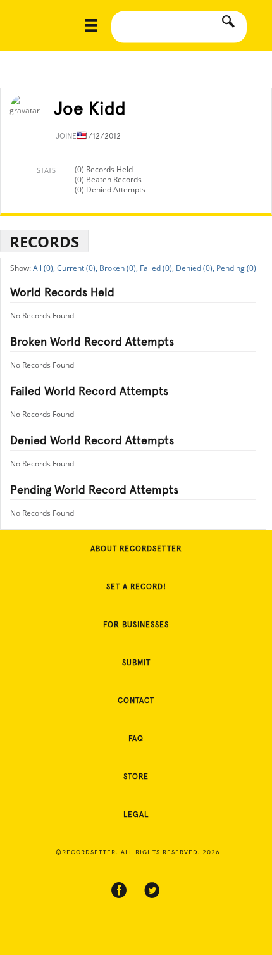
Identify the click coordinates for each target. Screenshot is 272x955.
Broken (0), (118, 268)
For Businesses (136, 624)
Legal (136, 814)
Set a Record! (136, 586)
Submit (136, 662)
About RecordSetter (136, 548)
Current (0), (77, 268)
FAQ (136, 738)
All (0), (44, 268)
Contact (136, 700)
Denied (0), (195, 268)
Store (136, 776)
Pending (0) (236, 268)
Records (44, 241)
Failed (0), (157, 268)
